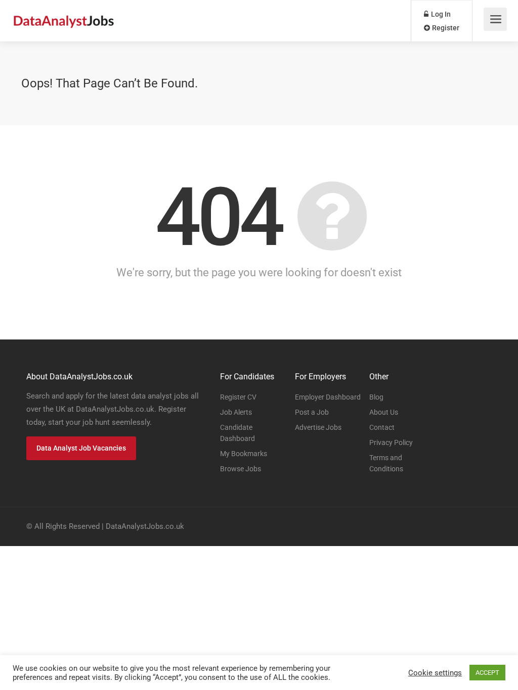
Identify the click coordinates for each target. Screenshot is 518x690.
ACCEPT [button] (487, 672)
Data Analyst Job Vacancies (81, 448)
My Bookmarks (243, 454)
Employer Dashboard (328, 397)
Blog (376, 397)
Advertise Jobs (318, 427)
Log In (440, 14)
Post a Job (312, 412)
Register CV (238, 397)
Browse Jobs (240, 469)
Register (444, 28)
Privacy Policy (391, 442)
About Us (383, 412)
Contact (382, 427)
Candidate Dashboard (237, 432)
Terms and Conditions (386, 463)
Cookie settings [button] (435, 672)
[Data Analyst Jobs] (63, 15)
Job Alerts (236, 412)
